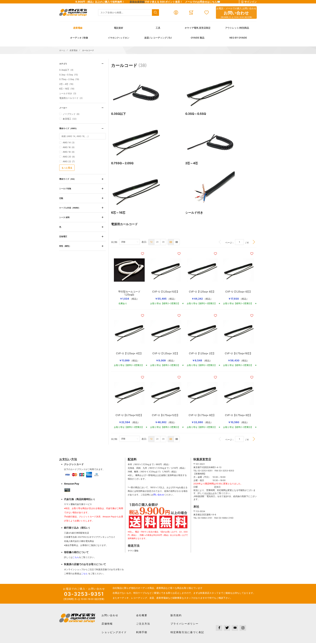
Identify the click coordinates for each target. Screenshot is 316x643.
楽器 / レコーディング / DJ (158, 37)
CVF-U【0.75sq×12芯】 (165, 415)
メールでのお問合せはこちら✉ (202, 1)
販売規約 (176, 615)
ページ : (230, 242)
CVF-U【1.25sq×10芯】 (165, 291)
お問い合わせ (110, 615)
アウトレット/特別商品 (237, 27)
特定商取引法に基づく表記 (187, 632)
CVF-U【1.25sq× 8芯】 (202, 291)
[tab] (82, 63)
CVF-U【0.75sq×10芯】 (129, 415)
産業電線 (77, 27)
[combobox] (128, 12)
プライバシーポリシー (184, 623)
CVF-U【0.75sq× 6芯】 (238, 415)
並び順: (115, 242)
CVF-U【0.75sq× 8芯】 (202, 415)
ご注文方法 (143, 623)
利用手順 (141, 632)
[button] (143, 253)
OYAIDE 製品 (197, 37)
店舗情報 (107, 623)
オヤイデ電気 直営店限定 (198, 27)
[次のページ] (254, 242)
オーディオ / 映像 (79, 37)
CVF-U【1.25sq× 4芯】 (129, 353)
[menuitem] (151, 242)
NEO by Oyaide (238, 37)
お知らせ (210, 493)
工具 (158, 27)
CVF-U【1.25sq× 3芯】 (165, 353)
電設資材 (118, 27)
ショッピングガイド (114, 632)
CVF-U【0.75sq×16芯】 (238, 353)
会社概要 (141, 615)
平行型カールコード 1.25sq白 (130, 293)
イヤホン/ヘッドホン (118, 37)
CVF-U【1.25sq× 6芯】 (238, 291)
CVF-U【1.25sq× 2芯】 (202, 353)
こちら (76, 557)
